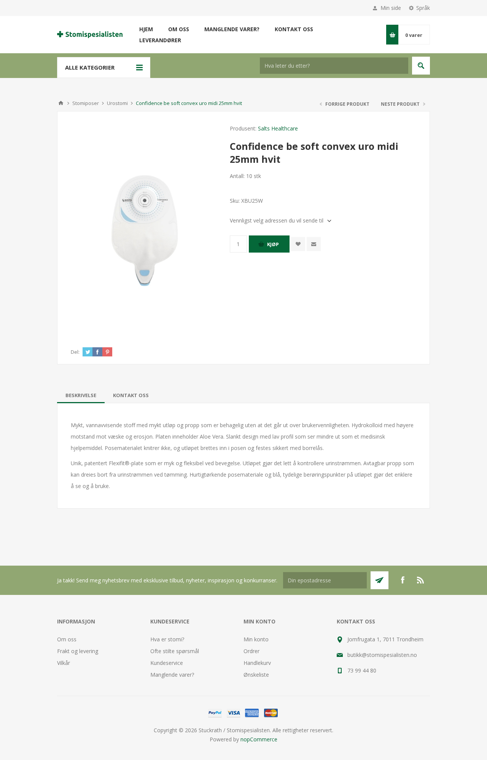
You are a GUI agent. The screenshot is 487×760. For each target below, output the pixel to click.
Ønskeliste (256, 674)
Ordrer (251, 651)
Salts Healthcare (278, 128)
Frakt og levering (77, 651)
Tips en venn (314, 244)
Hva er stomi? (167, 639)
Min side (390, 7)
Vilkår (63, 662)
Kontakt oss (131, 395)
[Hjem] (61, 103)
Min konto (256, 639)
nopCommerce (258, 739)
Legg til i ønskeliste (298, 244)
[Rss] (421, 580)
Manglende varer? (172, 674)
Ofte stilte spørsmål (174, 651)
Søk (421, 66)
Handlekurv (257, 662)
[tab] (81, 395)
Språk (423, 7)
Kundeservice (166, 662)
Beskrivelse (80, 395)
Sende (379, 580)
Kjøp (273, 244)
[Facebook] (402, 580)
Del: (75, 351)
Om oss (66, 639)
